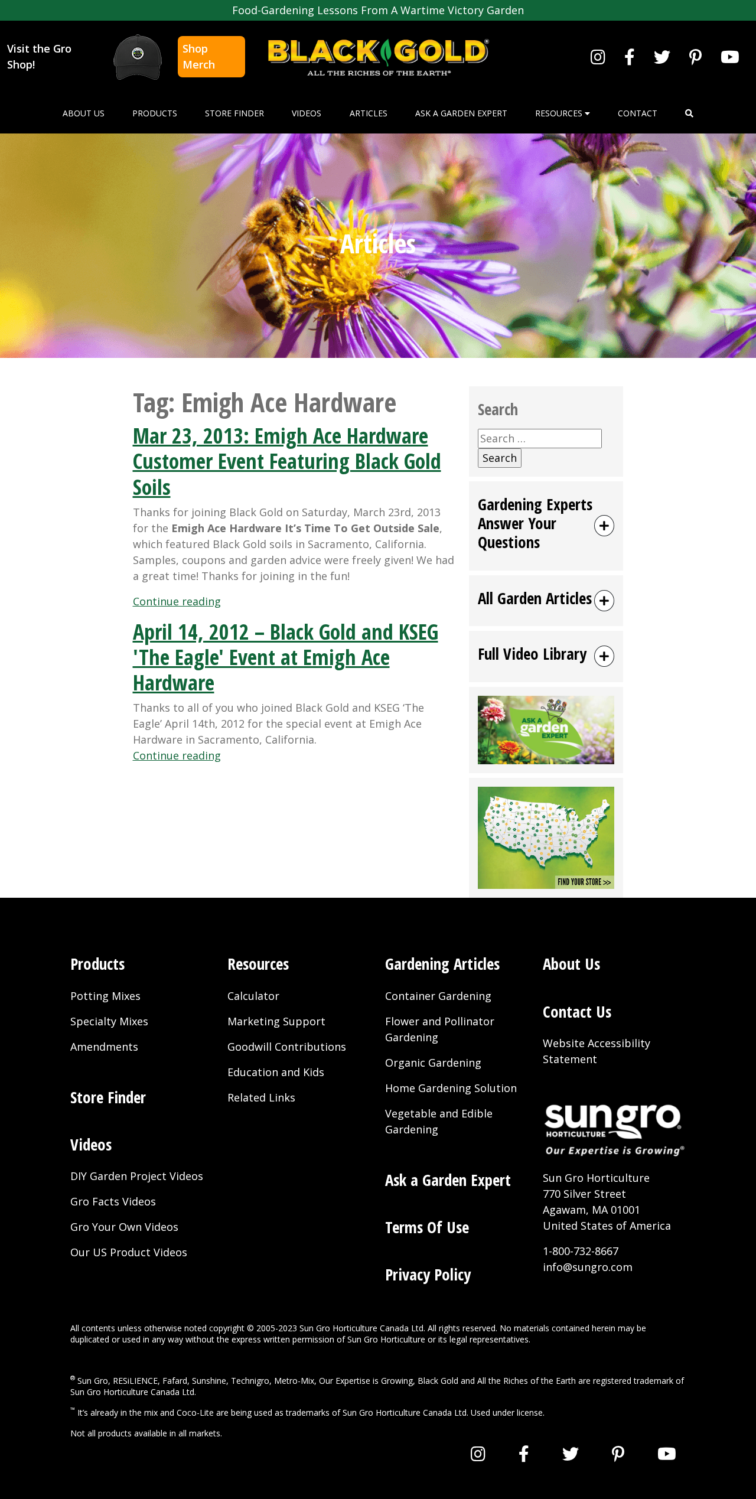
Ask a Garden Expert (461, 113)
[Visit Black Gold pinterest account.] (695, 57)
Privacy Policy (428, 1274)
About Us (84, 113)
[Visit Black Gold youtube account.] (730, 57)
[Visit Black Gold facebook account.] (629, 57)
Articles (368, 113)
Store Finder (234, 113)
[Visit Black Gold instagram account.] (598, 57)
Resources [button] (560, 113)
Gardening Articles (442, 964)
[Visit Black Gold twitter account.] (662, 57)
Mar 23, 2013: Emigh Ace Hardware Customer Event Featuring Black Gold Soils (287, 461)
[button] (689, 113)
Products (154, 113)
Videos (306, 113)
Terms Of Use (427, 1227)
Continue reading (177, 601)
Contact (637, 113)
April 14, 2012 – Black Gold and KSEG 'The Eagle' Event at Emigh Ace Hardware (285, 657)
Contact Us (577, 1011)
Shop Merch (199, 56)
